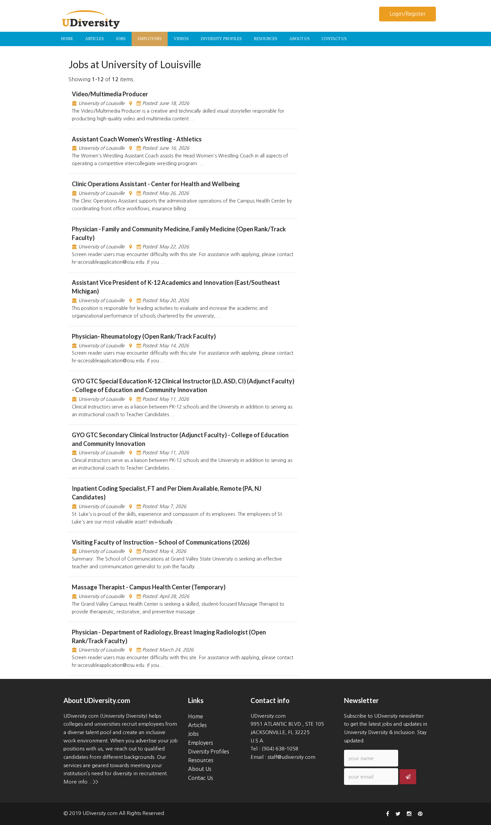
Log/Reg (407, 13)
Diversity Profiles (208, 751)
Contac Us (200, 778)
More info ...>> (80, 781)
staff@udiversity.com (291, 756)
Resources (200, 760)
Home (195, 716)
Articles (197, 725)
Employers (200, 742)
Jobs (193, 733)
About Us (199, 769)
